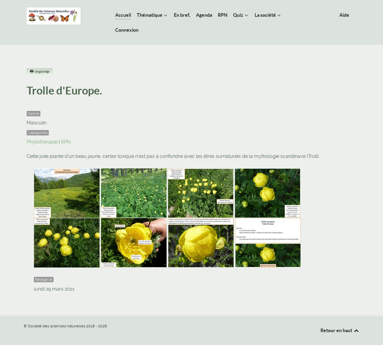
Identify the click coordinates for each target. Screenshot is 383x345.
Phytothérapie (42, 142)
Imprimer (42, 72)
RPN (66, 142)
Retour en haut (336, 330)
